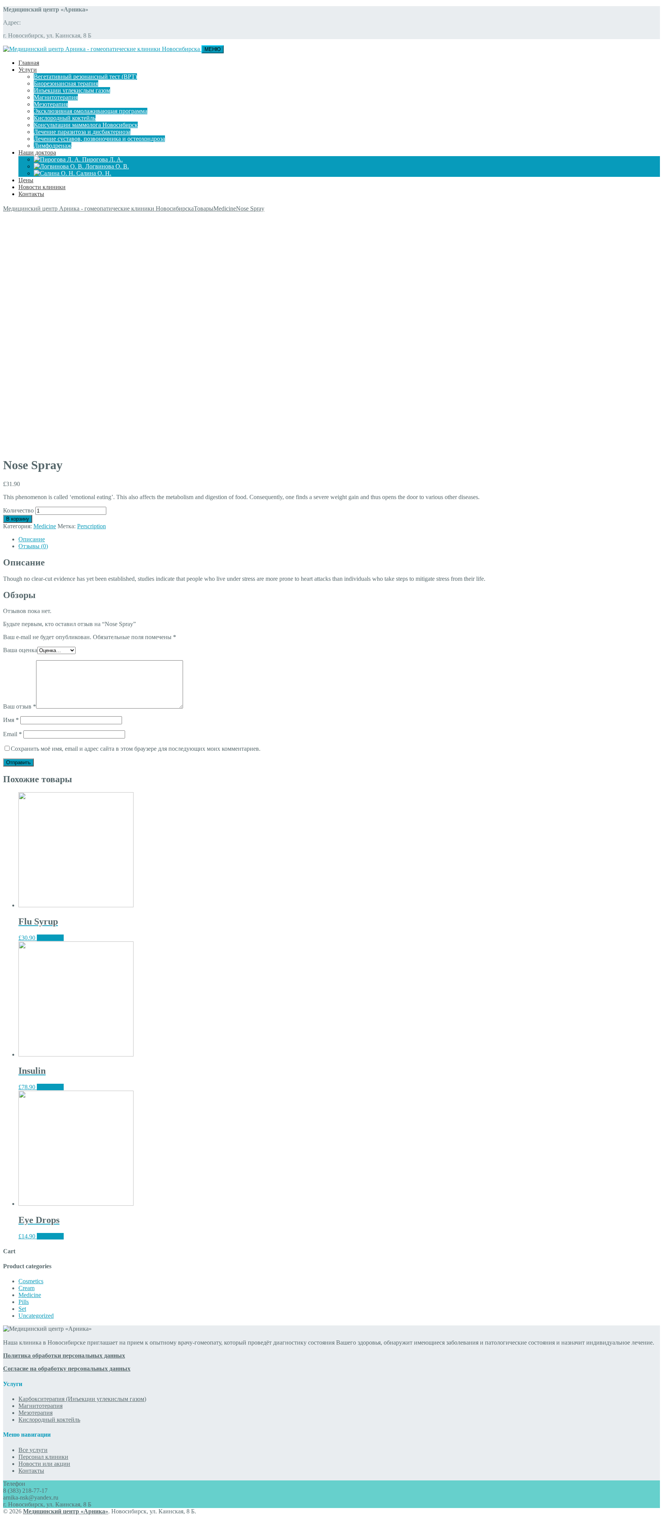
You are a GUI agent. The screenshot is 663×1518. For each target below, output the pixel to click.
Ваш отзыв (19, 706)
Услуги (27, 69)
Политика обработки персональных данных (64, 1355)
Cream (26, 1288)
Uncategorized (36, 1315)
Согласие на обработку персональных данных (66, 1368)
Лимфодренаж (52, 145)
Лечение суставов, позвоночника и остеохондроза (99, 138)
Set (22, 1308)
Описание (31, 539)
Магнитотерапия (56, 97)
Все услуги (33, 1450)
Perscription (91, 526)
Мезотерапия (51, 104)
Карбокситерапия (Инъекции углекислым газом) (82, 1399)
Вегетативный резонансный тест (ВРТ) (85, 76)
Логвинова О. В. (106, 166)
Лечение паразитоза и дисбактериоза (82, 132)
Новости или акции (44, 1463)
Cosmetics (30, 1281)
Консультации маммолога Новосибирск (86, 125)
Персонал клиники (43, 1457)
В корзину (17, 519)
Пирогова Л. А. (102, 159)
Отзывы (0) (33, 546)
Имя (11, 720)
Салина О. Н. (93, 173)
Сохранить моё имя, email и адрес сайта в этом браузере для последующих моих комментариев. (136, 748)
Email (12, 734)
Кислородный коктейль (65, 118)
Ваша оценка (20, 650)
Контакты (31, 194)
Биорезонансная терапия (66, 83)
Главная (28, 62)
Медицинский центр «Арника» (65, 1511)
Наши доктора (37, 152)
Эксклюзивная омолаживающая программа (90, 111)
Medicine (44, 526)
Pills (23, 1302)
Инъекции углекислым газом (72, 90)
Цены (25, 180)
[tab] (339, 539)
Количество (18, 510)
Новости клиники (42, 187)
